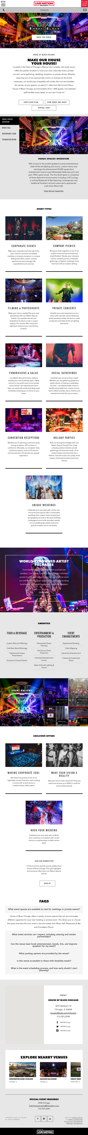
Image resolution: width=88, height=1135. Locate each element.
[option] (23, 245)
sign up (47, 883)
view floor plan (31, 102)
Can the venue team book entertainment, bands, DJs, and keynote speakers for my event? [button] (44, 945)
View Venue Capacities (53, 191)
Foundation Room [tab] (9, 140)
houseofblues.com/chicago (63, 1013)
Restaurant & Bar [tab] (9, 134)
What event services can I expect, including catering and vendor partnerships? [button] (44, 936)
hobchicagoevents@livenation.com (44, 1106)
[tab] (44, 909)
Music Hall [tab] (6, 128)
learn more (44, 592)
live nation (22, 1117)
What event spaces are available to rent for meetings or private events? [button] (44, 909)
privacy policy (77, 1117)
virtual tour (44, 108)
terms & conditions (75, 1119)
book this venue (44, 37)
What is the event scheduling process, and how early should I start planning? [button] (44, 969)
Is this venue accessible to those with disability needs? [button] (44, 961)
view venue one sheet (57, 102)
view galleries (22, 712)
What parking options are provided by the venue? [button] (44, 954)
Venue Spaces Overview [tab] (7, 120)
